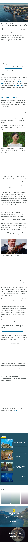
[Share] (2, 29)
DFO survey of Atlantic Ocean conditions (12, 331)
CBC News (15, 410)
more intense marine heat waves (13, 68)
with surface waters (18, 85)
